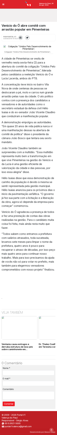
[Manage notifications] (51, 430)
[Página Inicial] (28, 4)
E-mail (6, 378)
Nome (6, 368)
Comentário (8, 389)
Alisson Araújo (49, 432)
